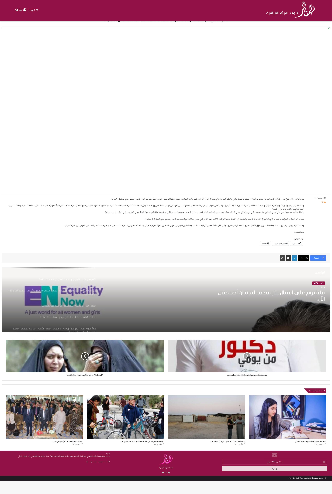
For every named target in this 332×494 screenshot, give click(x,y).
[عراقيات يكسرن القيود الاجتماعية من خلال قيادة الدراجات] (125, 417)
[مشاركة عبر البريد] (288, 258)
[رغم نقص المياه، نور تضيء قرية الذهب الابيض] (206, 417)
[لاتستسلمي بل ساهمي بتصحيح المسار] (287, 417)
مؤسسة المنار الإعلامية (301, 478)
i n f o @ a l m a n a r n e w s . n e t (98, 462)
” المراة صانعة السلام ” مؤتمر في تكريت (67, 441)
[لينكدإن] (294, 258)
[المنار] (290, 10)
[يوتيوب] (162, 472)
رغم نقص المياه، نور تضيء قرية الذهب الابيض (227, 441)
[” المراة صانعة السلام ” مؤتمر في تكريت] (44, 417)
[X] (166, 472)
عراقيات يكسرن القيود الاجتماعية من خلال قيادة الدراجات (142, 441)
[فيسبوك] (169, 472)
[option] (166, 299)
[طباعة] (282, 258)
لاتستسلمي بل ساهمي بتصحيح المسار (310, 441)
